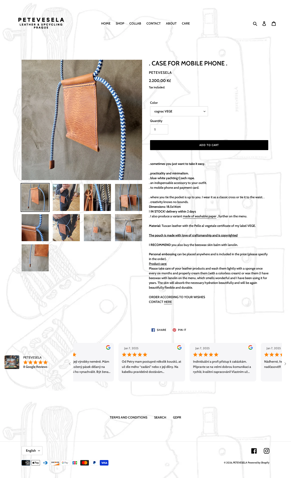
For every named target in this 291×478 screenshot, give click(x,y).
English (31, 450)
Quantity (156, 121)
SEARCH (160, 417)
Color (154, 103)
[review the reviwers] (95, 349)
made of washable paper (199, 216)
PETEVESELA (240, 462)
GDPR (177, 417)
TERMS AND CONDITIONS (128, 417)
